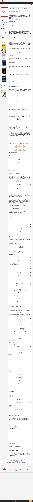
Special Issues (16, 470)
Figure (13, 240)
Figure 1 (15, 443)
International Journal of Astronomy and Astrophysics (4, 59)
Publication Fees (3, 12)
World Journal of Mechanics (5, 50)
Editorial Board (3, 11)
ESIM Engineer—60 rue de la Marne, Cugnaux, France (14, 10)
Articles (2, 9)
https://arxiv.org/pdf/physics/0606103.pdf (14, 456)
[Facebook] (3, 85)
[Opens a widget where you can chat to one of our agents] (30, 501)
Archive (2, 10)
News (9, 470)
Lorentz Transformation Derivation (12, 19)
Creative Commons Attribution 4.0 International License (21, 462)
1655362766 (3, 91)
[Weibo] (6, 85)
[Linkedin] (4, 85)
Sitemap (10, 468)
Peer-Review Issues (17, 468)
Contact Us (3, 37)
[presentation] (23, 89)
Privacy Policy (28, 469)
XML (19, 11)
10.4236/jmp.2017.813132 (12, 11)
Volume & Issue (21, 469)
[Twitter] (1, 85)
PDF (16, 11)
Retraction (28, 468)
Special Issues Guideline (4, 32)
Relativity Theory (18, 19)
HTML (17, 11)
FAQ (20, 468)
